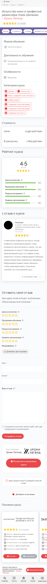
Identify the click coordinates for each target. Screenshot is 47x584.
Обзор (5, 31)
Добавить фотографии (16, 352)
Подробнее (30, 556)
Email (5, 375)
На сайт (12, 556)
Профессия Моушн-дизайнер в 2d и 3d (25, 519)
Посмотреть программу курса (24, 463)
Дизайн (11, 91)
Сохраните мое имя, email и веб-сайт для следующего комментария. (23, 428)
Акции (32, 581)
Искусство (25, 91)
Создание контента (16, 113)
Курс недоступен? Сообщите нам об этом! (24, 482)
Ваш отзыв (13, 388)
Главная (5, 581)
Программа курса (36, 570)
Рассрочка (12, 78)
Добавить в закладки (25, 494)
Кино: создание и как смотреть (21, 96)
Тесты (14, 581)
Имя (4, 363)
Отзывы (28, 31)
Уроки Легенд (14, 452)
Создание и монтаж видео (19, 104)
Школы (23, 581)
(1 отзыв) (21, 24)
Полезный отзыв (32, 277)
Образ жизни (13, 100)
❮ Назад (6, 1)
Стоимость (16, 31)
